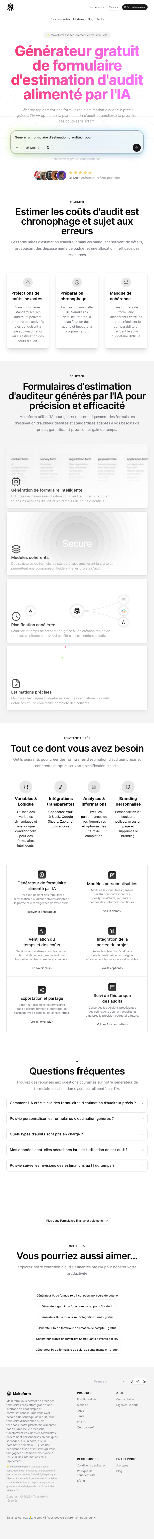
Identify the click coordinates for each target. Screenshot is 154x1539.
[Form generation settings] (48, 148)
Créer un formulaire (135, 7)
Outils (80, 1410)
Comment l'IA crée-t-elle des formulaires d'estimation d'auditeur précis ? (73, 1103)
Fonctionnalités (60, 19)
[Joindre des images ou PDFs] (17, 148)
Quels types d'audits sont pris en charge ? (46, 1134)
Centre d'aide (125, 1399)
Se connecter (96, 7)
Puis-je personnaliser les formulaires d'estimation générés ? (62, 1118)
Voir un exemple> (41, 1021)
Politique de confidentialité (86, 1473)
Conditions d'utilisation (91, 1465)
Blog (90, 19)
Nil (44, 1517)
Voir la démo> (112, 911)
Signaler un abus (127, 1405)
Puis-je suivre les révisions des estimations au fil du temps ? (62, 1165)
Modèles (78, 19)
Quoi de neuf (85, 1427)
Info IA (81, 1421)
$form (81, 1480)
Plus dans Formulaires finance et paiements (77, 1220)
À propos (122, 1465)
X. (95, 1517)
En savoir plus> (42, 968)
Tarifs (100, 19)
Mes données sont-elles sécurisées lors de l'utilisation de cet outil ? (68, 1150)
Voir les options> (112, 968)
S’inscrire (113, 7)
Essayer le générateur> (42, 911)
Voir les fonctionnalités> (112, 1024)
